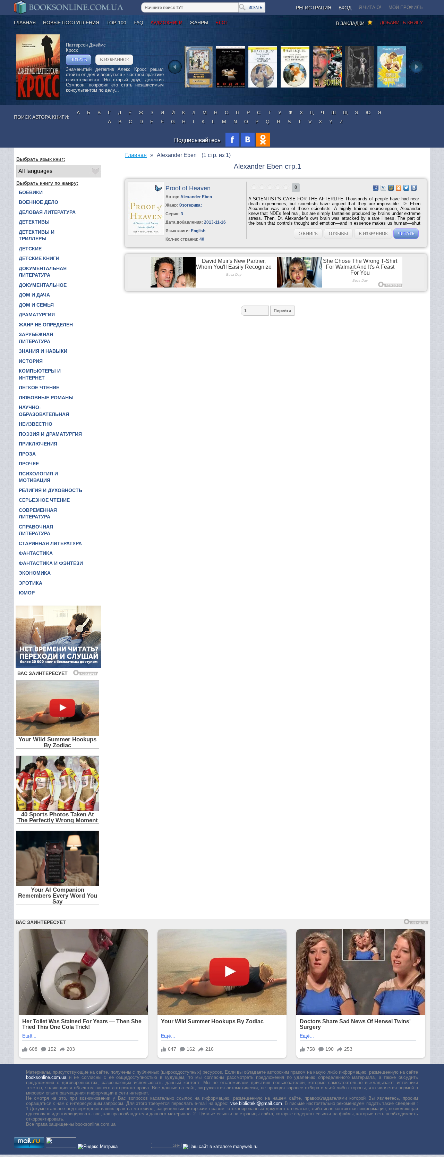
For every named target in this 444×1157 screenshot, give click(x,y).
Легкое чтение (39, 387)
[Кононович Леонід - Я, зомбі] (327, 87)
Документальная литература (43, 272)
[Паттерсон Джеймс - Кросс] (38, 98)
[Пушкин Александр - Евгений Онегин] (198, 87)
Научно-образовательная (44, 411)
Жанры (199, 22)
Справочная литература (36, 530)
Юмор (27, 593)
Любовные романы (46, 397)
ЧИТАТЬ (78, 59)
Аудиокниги (166, 22)
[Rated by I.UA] (61, 1146)
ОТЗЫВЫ (338, 233)
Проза (27, 454)
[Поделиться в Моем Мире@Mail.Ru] (391, 188)
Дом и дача (34, 295)
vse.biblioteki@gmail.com (256, 1103)
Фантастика (36, 553)
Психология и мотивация (38, 477)
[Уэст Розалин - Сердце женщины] (391, 87)
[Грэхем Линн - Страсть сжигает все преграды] (295, 87)
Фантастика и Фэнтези (51, 563)
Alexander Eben (196, 196)
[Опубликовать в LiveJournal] (383, 188)
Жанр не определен (46, 324)
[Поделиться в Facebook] (375, 188)
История (31, 361)
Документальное (43, 285)
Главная (25, 22)
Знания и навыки (43, 351)
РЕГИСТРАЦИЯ (313, 7)
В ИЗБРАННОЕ (114, 59)
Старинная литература (50, 543)
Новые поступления (71, 22)
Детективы (34, 222)
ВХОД (345, 7)
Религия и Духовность (50, 490)
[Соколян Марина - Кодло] (230, 87)
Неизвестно (35, 424)
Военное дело (38, 202)
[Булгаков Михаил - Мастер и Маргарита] (359, 87)
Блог (221, 22)
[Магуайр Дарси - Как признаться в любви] (262, 87)
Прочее (29, 463)
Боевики (31, 192)
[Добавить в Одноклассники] (398, 188)
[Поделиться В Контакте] (414, 188)
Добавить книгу (401, 22)
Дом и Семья (36, 305)
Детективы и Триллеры (36, 235)
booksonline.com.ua (46, 1077)
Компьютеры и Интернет (40, 374)
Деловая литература (47, 212)
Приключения (38, 444)
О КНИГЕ (308, 233)
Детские (30, 248)
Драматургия (37, 314)
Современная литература (38, 513)
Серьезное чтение (44, 500)
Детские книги (39, 258)
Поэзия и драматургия (50, 434)
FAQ (138, 22)
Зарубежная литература (36, 338)
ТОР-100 (116, 22)
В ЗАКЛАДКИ (351, 23)
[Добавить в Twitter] (406, 188)
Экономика (35, 573)
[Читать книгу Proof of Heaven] (146, 233)
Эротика (30, 583)
